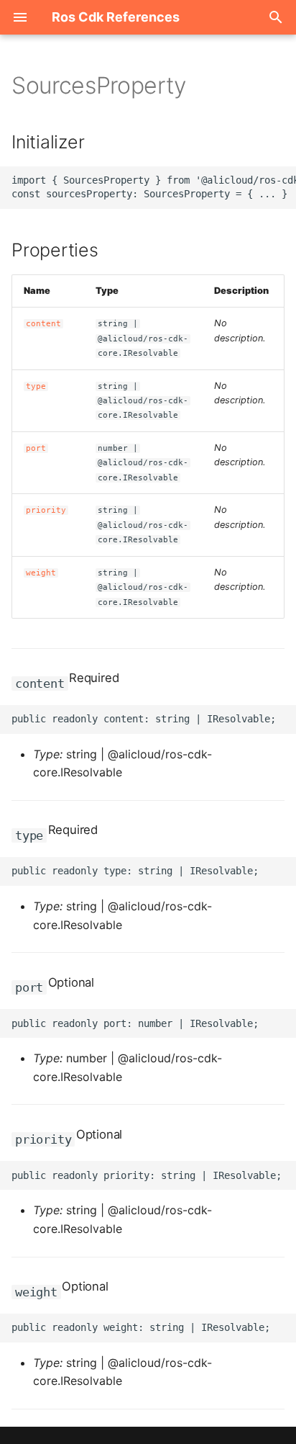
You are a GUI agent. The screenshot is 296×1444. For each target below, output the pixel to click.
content (43, 323)
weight (41, 573)
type (36, 386)
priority (46, 510)
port (36, 448)
